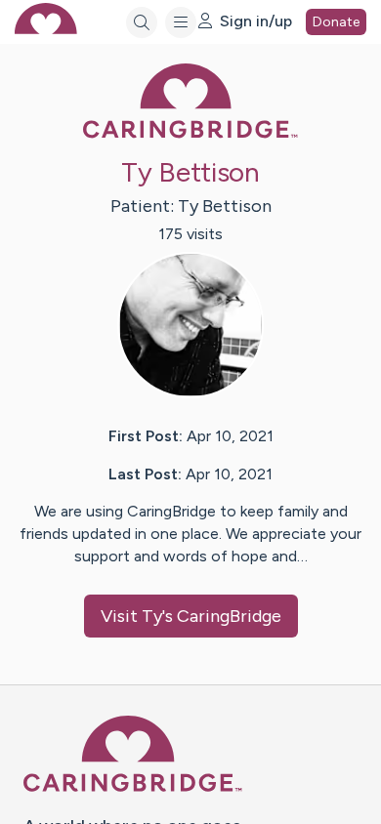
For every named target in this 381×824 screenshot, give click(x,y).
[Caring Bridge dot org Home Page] (190, 134)
